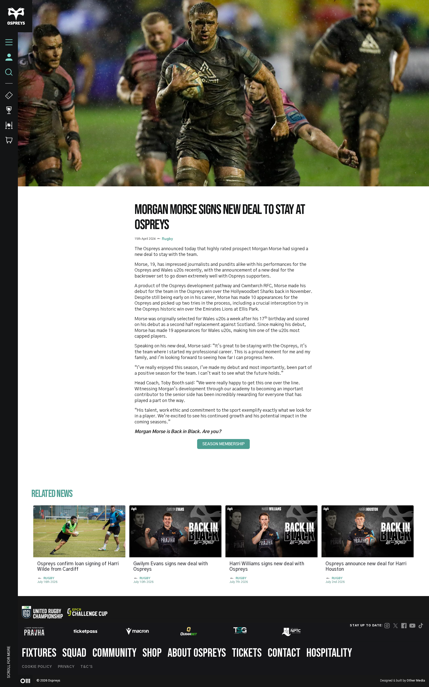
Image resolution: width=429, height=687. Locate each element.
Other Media (416, 680)
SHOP (152, 653)
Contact (284, 653)
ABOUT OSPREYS (197, 653)
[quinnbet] (188, 631)
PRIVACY (66, 667)
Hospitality (329, 653)
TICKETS (247, 653)
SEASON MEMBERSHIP (223, 444)
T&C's (86, 667)
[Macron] (137, 631)
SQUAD (74, 653)
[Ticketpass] (85, 631)
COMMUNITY (114, 653)
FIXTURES (39, 653)
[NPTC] (291, 631)
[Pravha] (34, 631)
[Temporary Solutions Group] (240, 631)
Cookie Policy (37, 667)
